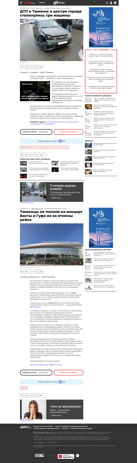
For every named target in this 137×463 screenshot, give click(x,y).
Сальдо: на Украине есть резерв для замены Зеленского (104, 157)
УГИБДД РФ (24, 62)
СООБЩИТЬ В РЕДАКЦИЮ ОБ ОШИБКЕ (81, 428)
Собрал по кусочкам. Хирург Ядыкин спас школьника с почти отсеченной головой (105, 273)
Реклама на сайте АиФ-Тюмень (43, 426)
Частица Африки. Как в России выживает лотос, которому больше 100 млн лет (105, 253)
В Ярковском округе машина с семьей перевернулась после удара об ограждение (101, 71)
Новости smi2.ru (26, 203)
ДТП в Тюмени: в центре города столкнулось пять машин (38, 175)
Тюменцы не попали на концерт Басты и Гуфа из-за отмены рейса (101, 55)
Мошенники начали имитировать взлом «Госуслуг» (103, 164)
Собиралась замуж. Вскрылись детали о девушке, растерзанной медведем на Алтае (104, 113)
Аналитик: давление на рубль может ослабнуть (104, 150)
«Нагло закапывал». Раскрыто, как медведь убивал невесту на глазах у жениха (105, 100)
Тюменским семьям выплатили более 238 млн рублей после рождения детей (101, 79)
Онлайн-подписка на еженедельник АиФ (46, 428)
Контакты (65, 428)
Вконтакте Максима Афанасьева (30, 267)
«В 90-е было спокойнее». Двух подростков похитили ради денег (104, 286)
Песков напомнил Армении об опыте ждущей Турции (104, 144)
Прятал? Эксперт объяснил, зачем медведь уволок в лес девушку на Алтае (104, 119)
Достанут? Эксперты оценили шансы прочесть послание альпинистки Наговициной (105, 133)
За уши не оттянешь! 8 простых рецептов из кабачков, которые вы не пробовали (105, 106)
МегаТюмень (35, 307)
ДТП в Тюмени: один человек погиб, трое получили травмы (69, 168)
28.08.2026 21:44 (25, 208)
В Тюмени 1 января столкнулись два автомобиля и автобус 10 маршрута (70, 163)
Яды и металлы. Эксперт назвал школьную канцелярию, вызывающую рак (103, 280)
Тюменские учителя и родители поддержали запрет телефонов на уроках (101, 63)
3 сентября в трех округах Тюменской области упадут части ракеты (101, 87)
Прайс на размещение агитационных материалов (71, 426)
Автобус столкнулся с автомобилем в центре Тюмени (38, 162)
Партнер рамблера (50, 455)
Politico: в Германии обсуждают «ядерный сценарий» (103, 170)
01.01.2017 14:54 (24, 8)
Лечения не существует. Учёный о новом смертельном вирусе (104, 259)
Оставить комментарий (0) (68, 132)
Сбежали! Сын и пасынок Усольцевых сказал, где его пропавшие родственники (105, 126)
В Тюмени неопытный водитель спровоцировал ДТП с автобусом (39, 168)
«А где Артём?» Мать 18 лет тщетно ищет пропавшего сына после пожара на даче (104, 267)
